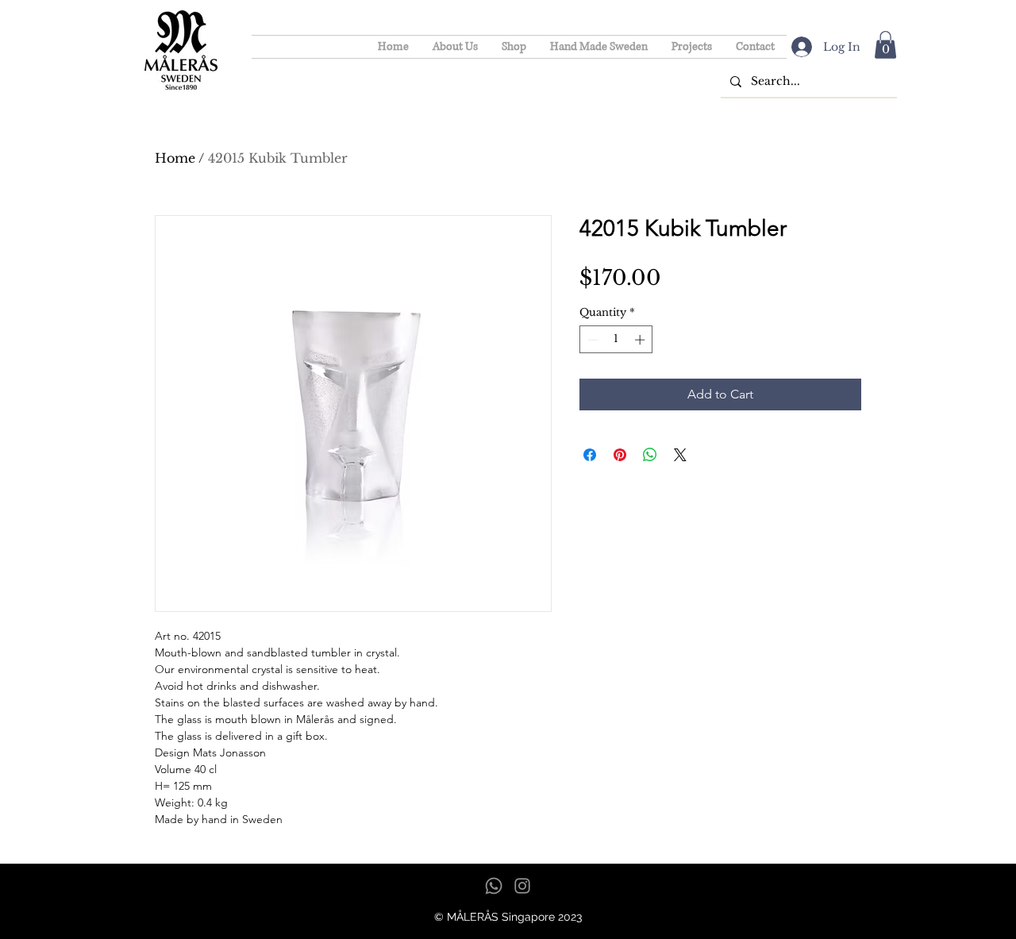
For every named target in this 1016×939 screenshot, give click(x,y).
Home (175, 158)
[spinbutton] (616, 339)
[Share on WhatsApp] (650, 454)
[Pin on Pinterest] (619, 454)
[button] (885, 45)
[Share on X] (680, 454)
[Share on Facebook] (589, 454)
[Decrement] (591, 339)
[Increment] (641, 339)
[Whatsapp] (493, 886)
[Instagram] (522, 886)
